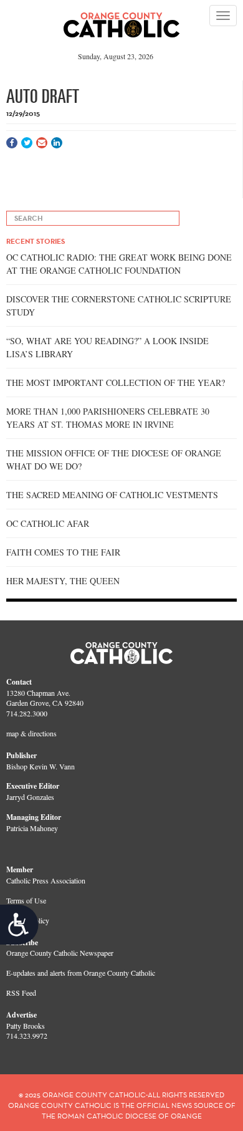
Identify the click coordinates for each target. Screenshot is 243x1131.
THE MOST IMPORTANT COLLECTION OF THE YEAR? (115, 382)
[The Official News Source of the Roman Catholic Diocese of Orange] (121, 20)
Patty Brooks (25, 1026)
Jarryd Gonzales (30, 797)
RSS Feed (21, 993)
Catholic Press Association (45, 880)
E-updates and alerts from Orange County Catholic (80, 973)
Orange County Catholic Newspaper (59, 953)
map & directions (31, 733)
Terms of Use (26, 900)
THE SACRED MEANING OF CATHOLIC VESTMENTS (112, 495)
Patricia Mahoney (32, 828)
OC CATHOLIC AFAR (47, 523)
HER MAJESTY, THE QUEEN (63, 581)
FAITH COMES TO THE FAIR (63, 552)
